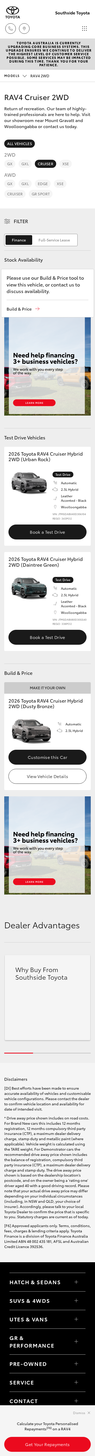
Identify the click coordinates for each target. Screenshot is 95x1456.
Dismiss (79, 1412)
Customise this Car (47, 757)
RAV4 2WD (26, 75)
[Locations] (24, 28)
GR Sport (41, 193)
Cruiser (45, 163)
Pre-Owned (28, 1363)
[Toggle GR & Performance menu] (76, 1341)
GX (9, 163)
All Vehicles (19, 143)
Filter (21, 221)
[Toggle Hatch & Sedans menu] (76, 1282)
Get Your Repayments (47, 1444)
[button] (23, 309)
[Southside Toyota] (12, 12)
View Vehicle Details (47, 776)
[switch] (41, 240)
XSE (65, 163)
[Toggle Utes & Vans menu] (76, 1319)
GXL (24, 163)
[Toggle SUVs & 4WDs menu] (76, 1301)
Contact (24, 1400)
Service (22, 1382)
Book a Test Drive (47, 532)
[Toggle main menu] (84, 28)
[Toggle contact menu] (76, 1364)
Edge (43, 183)
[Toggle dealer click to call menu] (10, 28)
